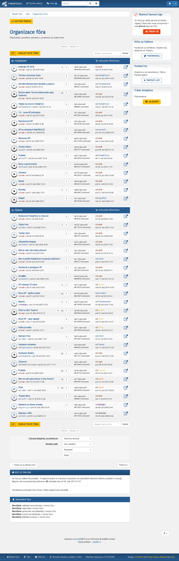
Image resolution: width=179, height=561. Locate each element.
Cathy (100, 319)
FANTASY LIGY (153, 80)
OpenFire (102, 198)
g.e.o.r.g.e (25, 407)
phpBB (79, 539)
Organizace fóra (28, 32)
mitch (100, 259)
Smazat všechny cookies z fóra (66, 557)
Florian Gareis (153, 557)
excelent (102, 293)
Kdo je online (23, 472)
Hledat (125, 53)
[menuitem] (51, 3)
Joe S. (101, 387)
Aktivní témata (22, 21)
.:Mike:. (24, 339)
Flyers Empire (26, 347)
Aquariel (164, 557)
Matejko (24, 305)
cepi (23, 98)
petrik (100, 379)
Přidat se (153, 31)
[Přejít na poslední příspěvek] (126, 68)
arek (23, 70)
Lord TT (24, 158)
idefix (23, 227)
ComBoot (139, 557)
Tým (28, 557)
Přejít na (123, 465)
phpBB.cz (97, 542)
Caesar (101, 344)
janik (23, 150)
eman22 (102, 130)
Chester (24, 245)
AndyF (101, 310)
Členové (41, 557)
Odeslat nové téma (28, 53)
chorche (102, 413)
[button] (77, 438)
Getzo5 (101, 370)
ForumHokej (153, 56)
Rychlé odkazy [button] (35, 3)
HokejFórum (103, 75)
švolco (101, 284)
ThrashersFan (104, 84)
